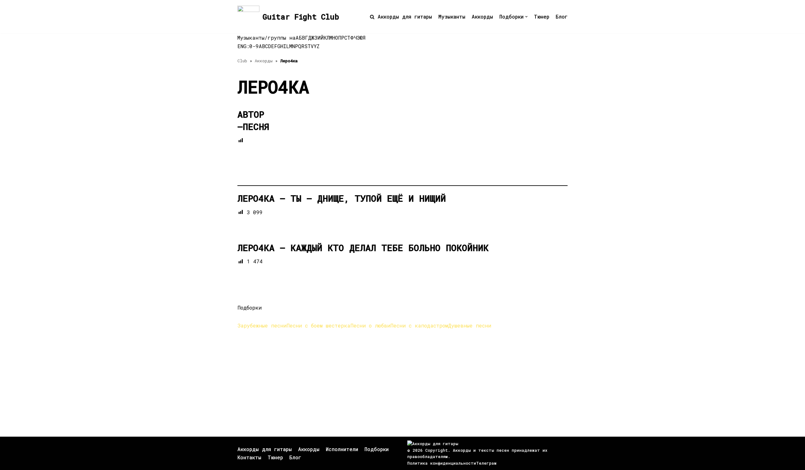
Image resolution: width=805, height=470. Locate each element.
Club (242, 61)
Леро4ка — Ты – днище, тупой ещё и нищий (341, 198)
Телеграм (486, 463)
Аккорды (482, 16)
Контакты (249, 457)
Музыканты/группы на (266, 37)
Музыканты (451, 16)
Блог (562, 16)
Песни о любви (370, 325)
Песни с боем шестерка (318, 325)
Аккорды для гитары (405, 16)
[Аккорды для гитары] (432, 443)
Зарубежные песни (261, 325)
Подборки (376, 449)
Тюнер (541, 16)
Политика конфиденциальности (441, 463)
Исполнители (342, 449)
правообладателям (427, 456)
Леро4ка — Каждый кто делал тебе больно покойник (363, 248)
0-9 (254, 46)
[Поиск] (372, 16)
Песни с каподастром (419, 325)
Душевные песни (469, 325)
